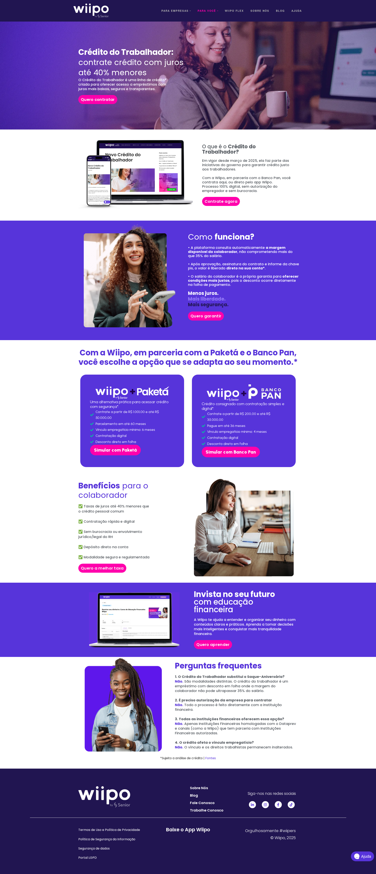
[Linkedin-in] (252, 804)
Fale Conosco (202, 802)
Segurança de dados (94, 848)
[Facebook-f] (278, 804)
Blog (280, 11)
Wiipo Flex (234, 11)
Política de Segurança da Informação (106, 839)
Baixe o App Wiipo (188, 829)
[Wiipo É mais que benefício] (91, 11)
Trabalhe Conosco (206, 810)
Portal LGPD (87, 857)
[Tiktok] (291, 804)
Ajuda (296, 11)
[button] (190, 11)
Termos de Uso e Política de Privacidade (109, 830)
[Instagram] (265, 804)
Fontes (210, 758)
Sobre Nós (259, 11)
